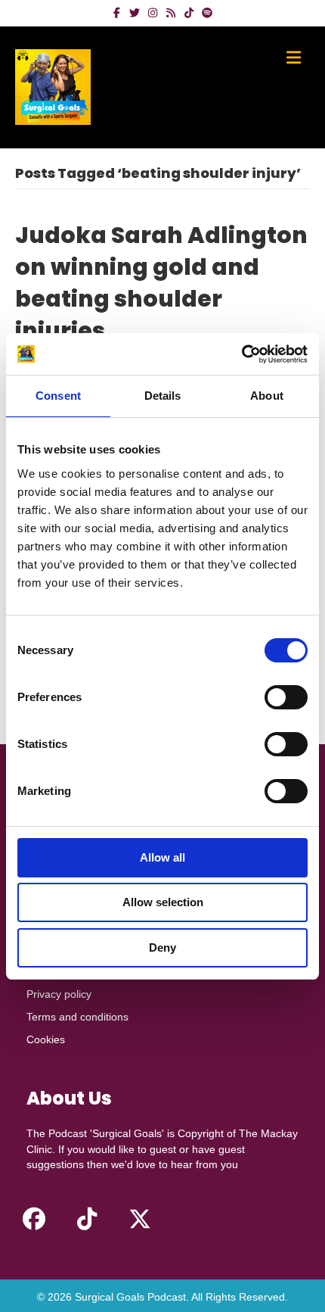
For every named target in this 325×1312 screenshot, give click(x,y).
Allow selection (162, 902)
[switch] (286, 697)
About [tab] (266, 395)
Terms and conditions (77, 1017)
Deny (162, 947)
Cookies (45, 1039)
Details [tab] (162, 395)
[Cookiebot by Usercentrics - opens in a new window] (241, 354)
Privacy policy (58, 994)
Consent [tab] (58, 395)
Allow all (162, 857)
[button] (34, 1219)
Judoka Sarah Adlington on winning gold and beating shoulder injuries (161, 283)
